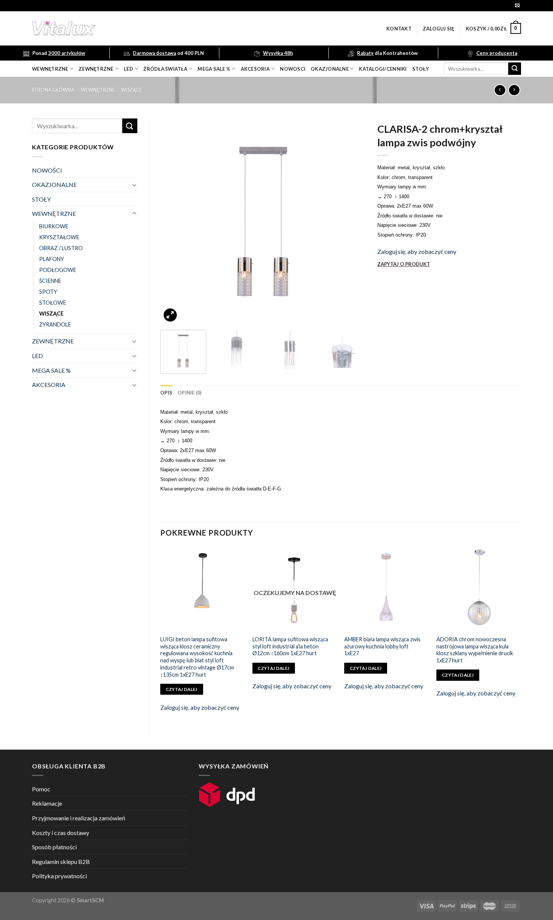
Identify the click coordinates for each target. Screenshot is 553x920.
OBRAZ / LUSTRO (61, 248)
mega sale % (214, 69)
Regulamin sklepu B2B (61, 861)
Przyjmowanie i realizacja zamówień (78, 817)
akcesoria (255, 69)
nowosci (292, 69)
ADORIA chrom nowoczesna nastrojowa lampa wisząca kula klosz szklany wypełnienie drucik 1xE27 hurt (474, 649)
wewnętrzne (50, 69)
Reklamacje (47, 803)
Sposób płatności (54, 846)
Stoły (420, 69)
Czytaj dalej (182, 689)
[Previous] (174, 221)
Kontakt (399, 29)
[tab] (166, 392)
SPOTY (48, 291)
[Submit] (514, 68)
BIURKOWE (53, 226)
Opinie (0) (190, 393)
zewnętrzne (96, 69)
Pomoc (41, 788)
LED (128, 69)
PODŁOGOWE (57, 270)
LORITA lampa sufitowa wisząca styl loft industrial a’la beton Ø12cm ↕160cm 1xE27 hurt (290, 646)
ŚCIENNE (50, 281)
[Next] (352, 221)
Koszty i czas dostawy (60, 832)
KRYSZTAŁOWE (59, 237)
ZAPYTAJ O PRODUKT (403, 264)
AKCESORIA (48, 384)
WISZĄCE (131, 90)
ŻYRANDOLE (55, 324)
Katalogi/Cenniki (383, 69)
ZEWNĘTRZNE (53, 341)
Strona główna (53, 90)
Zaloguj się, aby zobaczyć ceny (416, 251)
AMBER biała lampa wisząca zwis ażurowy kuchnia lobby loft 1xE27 (382, 646)
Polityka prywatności (59, 875)
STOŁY (41, 199)
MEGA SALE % (51, 370)
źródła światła (165, 69)
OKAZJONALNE (330, 69)
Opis (166, 393)
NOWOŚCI (47, 170)
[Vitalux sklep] (163, 28)
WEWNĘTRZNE (98, 90)
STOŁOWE (52, 302)
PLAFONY (51, 259)
